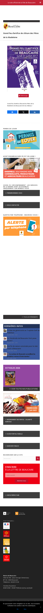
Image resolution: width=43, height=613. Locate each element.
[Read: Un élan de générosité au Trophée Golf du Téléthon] (5, 331)
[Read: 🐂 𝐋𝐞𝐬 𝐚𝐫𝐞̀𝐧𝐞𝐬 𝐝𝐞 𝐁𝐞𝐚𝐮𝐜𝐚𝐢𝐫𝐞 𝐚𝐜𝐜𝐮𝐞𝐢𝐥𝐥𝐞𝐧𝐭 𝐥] (5, 354)
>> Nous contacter (12, 205)
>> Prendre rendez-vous (13, 193)
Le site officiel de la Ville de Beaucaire (21, 2)
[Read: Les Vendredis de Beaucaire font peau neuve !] (5, 338)
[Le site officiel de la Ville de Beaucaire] (17, 26)
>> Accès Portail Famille (13, 434)
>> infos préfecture (12, 495)
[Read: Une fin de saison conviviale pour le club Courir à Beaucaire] (5, 346)
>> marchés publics (12, 446)
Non (25, 609)
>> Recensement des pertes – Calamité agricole (18, 421)
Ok (17, 609)
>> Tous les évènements (30, 317)
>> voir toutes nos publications (23, 389)
